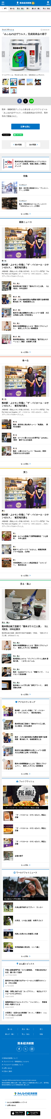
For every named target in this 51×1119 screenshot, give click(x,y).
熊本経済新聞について (10, 1058)
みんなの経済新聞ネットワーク (25, 1094)
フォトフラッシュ (8, 30)
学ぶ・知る (46, 8)
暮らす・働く (36, 8)
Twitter (25, 1048)
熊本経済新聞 (23, 3)
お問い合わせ (7, 1068)
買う (28, 8)
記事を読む (25, 126)
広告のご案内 (7, 1071)
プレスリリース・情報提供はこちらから (16, 1061)
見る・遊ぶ (20, 8)
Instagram (31, 1048)
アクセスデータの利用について (13, 1065)
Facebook (19, 1048)
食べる (12, 8)
